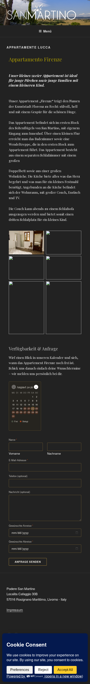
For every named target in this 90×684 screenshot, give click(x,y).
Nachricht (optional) (19, 492)
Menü (47, 31)
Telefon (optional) (18, 476)
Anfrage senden (28, 562)
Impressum (15, 609)
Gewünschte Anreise (21, 525)
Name (13, 439)
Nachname (54, 453)
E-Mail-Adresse (18, 460)
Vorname (14, 453)
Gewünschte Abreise (21, 541)
